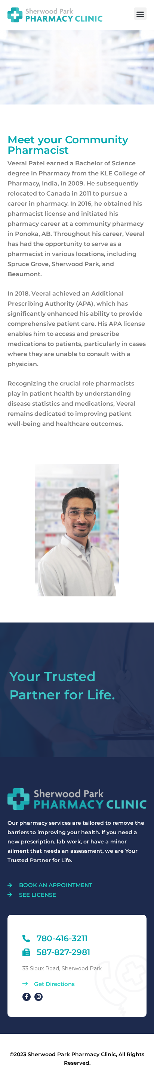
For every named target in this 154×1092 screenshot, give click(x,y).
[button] (140, 13)
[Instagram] (38, 997)
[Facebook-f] (26, 997)
